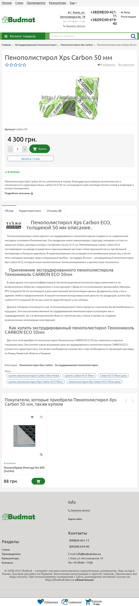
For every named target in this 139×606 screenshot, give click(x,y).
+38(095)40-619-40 (103, 21)
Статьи (19, 2)
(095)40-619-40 (79, 546)
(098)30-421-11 (79, 540)
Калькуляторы (57, 2)
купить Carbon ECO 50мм (79, 375)
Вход (127, 12)
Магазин (7, 2)
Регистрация (128, 16)
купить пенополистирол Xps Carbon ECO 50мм (36, 381)
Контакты (7, 562)
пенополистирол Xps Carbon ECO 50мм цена (95, 381)
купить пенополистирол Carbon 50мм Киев (34, 375)
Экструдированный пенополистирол (76, 365)
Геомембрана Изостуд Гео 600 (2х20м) (24, 469)
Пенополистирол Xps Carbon (36, 365)
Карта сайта (75, 518)
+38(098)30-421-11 (103, 14)
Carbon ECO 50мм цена (113, 375)
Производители (36, 2)
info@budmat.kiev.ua (88, 553)
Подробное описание (17, 193)
